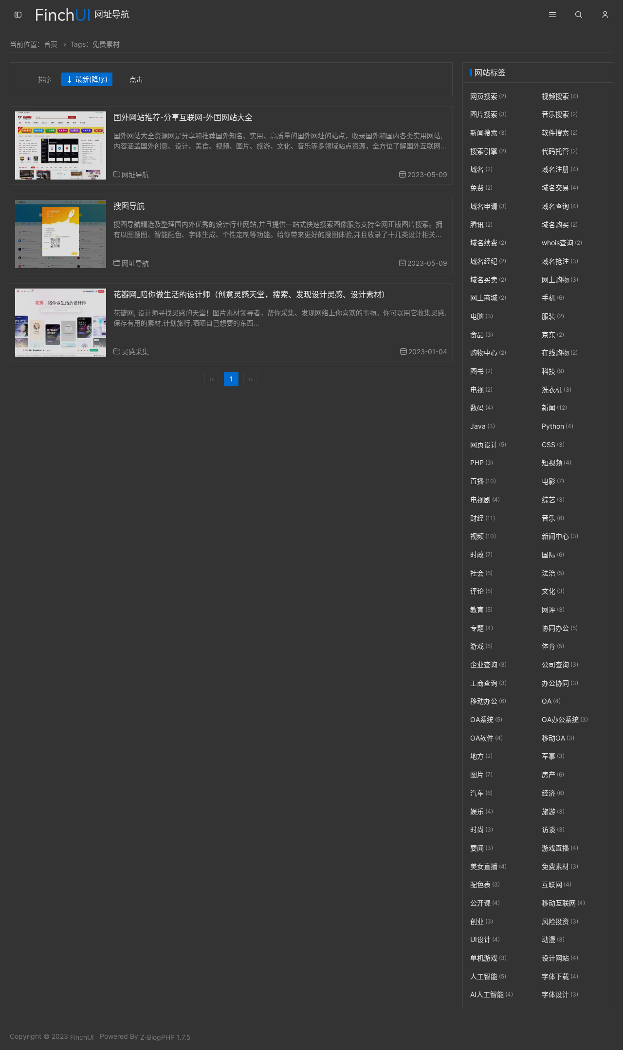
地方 (481, 756)
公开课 (485, 903)
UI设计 (485, 940)
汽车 (481, 793)
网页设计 (488, 444)
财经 (482, 518)
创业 (481, 921)
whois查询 (562, 242)
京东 (553, 334)
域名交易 (560, 187)
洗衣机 (556, 389)
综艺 (553, 499)
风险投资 (560, 921)
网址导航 (111, 14)
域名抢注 (560, 261)
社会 (481, 573)
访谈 (553, 829)
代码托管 (560, 151)
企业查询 (488, 664)
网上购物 (560, 279)
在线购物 (560, 353)
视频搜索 (560, 96)
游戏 (481, 646)
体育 (553, 646)
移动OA (558, 738)
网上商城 (488, 297)
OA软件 (486, 738)
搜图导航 (129, 206)
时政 (481, 554)
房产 (553, 774)
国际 (553, 554)
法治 (553, 573)
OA (551, 701)
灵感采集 (135, 351)
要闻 (481, 848)
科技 (553, 371)
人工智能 (488, 976)
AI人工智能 (491, 995)
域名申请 (488, 206)
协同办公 (560, 628)
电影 (553, 481)
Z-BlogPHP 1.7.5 (165, 1037)
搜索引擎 (488, 151)
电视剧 (485, 499)
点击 (136, 79)
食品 (481, 334)
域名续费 (488, 242)
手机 (553, 297)
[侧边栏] (18, 14)
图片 (481, 774)
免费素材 (560, 866)
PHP (481, 463)
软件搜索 (560, 132)
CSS (553, 444)
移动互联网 (563, 903)
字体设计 (560, 995)
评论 (481, 591)
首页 (50, 44)
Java (482, 426)
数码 (481, 408)
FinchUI (82, 1037)
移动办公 (488, 701)
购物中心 (488, 353)
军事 (553, 756)
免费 (481, 187)
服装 (553, 316)
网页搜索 (488, 96)
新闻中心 (560, 536)
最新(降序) (91, 79)
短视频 (556, 463)
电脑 (481, 316)
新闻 (554, 408)
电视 (481, 389)
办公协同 (560, 683)
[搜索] (578, 14)
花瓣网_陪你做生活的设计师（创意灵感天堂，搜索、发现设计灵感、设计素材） (251, 294)
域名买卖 (488, 279)
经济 (553, 793)
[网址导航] (63, 13)
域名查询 (560, 206)
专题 (481, 628)
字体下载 (560, 976)
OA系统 (486, 719)
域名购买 (560, 224)
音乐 (553, 518)
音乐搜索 (560, 114)
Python (557, 426)
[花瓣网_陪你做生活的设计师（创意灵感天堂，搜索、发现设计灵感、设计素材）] (60, 322)
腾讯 (481, 224)
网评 (553, 609)
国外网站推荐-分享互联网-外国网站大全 (183, 117)
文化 (553, 591)
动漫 (553, 940)
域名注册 (560, 169)
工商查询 (488, 683)
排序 (45, 79)
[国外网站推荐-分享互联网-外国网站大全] (60, 145)
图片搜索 (488, 114)
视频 (483, 536)
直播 (483, 481)
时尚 (481, 829)
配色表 (485, 884)
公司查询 (560, 664)
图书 (481, 371)
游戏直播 (560, 848)
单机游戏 (488, 958)
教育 (481, 609)
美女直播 (488, 866)
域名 (481, 169)
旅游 (553, 811)
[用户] (605, 14)
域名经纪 (488, 261)
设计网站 (560, 958)
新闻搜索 (488, 132)
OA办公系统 (565, 719)
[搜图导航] (60, 233)
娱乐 (481, 811)
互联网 (556, 884)
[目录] (552, 14)
